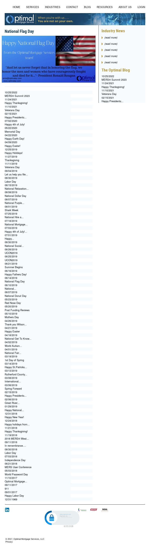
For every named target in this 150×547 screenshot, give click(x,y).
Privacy (9, 542)
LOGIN (141, 7)
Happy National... (14, 410)
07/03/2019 (11, 228)
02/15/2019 (11, 392)
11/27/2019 (11, 156)
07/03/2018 (11, 456)
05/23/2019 (11, 299)
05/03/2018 (11, 470)
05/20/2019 (11, 306)
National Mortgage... (16, 224)
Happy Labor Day (14, 495)
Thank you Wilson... (16, 324)
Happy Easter (12, 331)
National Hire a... (14, 217)
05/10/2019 (11, 313)
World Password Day (16, 474)
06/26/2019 (11, 249)
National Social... (14, 246)
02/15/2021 (11, 113)
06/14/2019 (11, 278)
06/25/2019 (11, 256)
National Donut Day (15, 296)
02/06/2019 (11, 399)
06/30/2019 (11, 242)
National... (10, 288)
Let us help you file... (16, 174)
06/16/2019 (11, 271)
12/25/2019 (11, 149)
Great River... (12, 403)
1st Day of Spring (14, 360)
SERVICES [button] (32, 7)
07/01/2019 (11, 235)
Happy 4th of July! (15, 124)
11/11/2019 (11, 163)
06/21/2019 (11, 263)
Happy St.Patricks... (16, 367)
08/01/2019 (11, 206)
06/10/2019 (11, 285)
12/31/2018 (11, 413)
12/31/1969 (11, 499)
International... (13, 381)
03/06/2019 (11, 385)
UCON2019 (11, 253)
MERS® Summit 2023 (17, 96)
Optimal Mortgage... (16, 481)
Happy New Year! (14, 417)
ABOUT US (125, 7)
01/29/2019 (11, 406)
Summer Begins (14, 267)
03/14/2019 (11, 363)
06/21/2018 (11, 463)
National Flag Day (15, 281)
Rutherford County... (16, 374)
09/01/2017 (11, 492)
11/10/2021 (11, 106)
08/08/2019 (11, 192)
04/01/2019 (11, 349)
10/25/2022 (11, 92)
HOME (16, 7)
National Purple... (14, 203)
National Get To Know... (18, 338)
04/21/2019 (11, 328)
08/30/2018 (11, 449)
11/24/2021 (11, 99)
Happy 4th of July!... (16, 231)
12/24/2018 (11, 420)
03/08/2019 (11, 378)
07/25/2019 (11, 213)
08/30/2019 (11, 178)
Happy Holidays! (14, 153)
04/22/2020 (11, 135)
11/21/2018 (11, 428)
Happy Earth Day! (14, 138)
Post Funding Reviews (17, 310)
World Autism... (13, 346)
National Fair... (13, 353)
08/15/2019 (11, 185)
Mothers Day (12, 317)
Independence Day (15, 460)
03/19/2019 (11, 356)
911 (7, 488)
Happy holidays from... (17, 424)
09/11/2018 (11, 442)
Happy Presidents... (16, 117)
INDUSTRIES (52, 7)
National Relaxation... (17, 188)
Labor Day (10, 181)
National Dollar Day (15, 196)
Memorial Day (12, 131)
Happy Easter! (13, 146)
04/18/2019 (11, 335)
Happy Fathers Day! (16, 274)
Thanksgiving (12, 160)
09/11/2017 (11, 485)
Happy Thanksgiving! (16, 103)
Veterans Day (12, 110)
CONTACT (72, 7)
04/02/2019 (11, 342)
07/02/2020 (11, 121)
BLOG (87, 7)
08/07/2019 (11, 199)
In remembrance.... (15, 445)
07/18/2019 (11, 221)
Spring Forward (13, 388)
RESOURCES (105, 7)
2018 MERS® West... (17, 438)
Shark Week (11, 210)
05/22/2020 (11, 128)
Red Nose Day (13, 303)
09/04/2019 (11, 171)
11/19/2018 (11, 435)
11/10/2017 (11, 478)
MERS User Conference (18, 467)
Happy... (9, 238)
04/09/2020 (11, 142)
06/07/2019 (11, 292)
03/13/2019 (11, 370)
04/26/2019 (11, 321)
